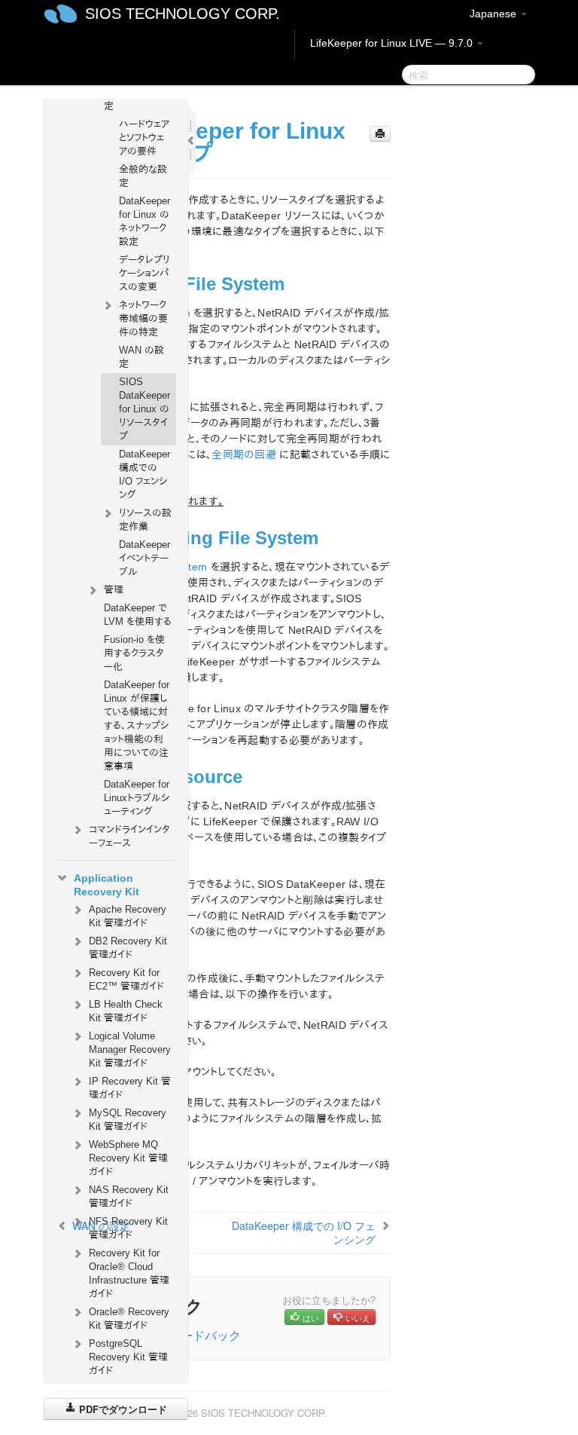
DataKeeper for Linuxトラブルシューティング (136, 798)
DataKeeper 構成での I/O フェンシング (144, 474)
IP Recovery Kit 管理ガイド (130, 1087)
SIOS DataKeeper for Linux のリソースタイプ (144, 409)
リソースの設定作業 (145, 519)
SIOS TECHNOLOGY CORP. (182, 13)
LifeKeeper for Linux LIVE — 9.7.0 (393, 43)
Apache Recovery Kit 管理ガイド (127, 916)
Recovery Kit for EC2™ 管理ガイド (126, 979)
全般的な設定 (143, 176)
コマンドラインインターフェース (129, 836)
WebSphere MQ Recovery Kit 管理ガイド (128, 1158)
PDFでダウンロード (121, 1409)
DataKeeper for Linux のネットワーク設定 (144, 221)
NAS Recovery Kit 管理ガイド (129, 1196)
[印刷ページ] (380, 134)
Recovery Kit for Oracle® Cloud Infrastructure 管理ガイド (129, 1273)
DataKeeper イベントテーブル (144, 558)
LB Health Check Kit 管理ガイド (126, 1011)
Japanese (494, 14)
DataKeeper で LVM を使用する (138, 614)
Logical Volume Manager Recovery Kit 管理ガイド (130, 1049)
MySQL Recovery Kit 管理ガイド (127, 1119)
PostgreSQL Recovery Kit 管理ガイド (128, 1357)
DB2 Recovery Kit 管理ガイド (128, 947)
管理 (113, 589)
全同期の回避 (243, 454)
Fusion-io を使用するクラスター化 (134, 653)
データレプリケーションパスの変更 (144, 273)
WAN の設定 (141, 356)
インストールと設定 (138, 99)
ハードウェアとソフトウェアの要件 (144, 137)
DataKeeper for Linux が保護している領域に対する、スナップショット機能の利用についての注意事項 (136, 725)
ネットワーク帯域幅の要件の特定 (143, 318)
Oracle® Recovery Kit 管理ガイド (129, 1318)
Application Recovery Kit (106, 885)
